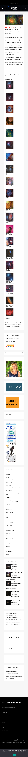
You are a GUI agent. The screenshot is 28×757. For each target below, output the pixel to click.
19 (16, 644)
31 (11, 648)
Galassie (7, 497)
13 (18, 641)
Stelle (7, 546)
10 (11, 641)
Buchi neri (8, 482)
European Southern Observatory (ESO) (13, 493)
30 (9, 648)
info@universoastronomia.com (9, 707)
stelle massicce (15, 626)
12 (16, 641)
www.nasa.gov (17, 674)
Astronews (8, 479)
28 (20, 646)
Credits (3, 727)
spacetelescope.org (18, 676)
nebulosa (17, 326)
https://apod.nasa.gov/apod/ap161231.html (13, 70)
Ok (14, 755)
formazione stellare (14, 324)
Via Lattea (8, 551)
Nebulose (20, 31)
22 (7, 646)
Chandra (7, 485)
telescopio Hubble (13, 617)
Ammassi (7, 472)
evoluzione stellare (17, 620)
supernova (11, 627)
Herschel (7, 504)
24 (11, 646)
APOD (13, 31)
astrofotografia (8, 622)
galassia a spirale (15, 622)
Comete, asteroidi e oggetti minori (12, 487)
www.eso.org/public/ (10, 676)
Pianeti (7, 533)
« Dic (7, 650)
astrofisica (19, 619)
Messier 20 (12, 326)
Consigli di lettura (5, 730)
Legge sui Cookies (5, 719)
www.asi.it (12, 674)
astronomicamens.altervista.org (12, 671)
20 (18, 644)
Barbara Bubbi (8, 33)
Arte (7, 477)
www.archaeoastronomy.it (11, 669)
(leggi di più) (12, 341)
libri (6, 520)
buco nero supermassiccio (13, 624)
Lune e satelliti (8, 522)
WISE (7, 554)
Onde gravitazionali (9, 530)
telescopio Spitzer (17, 327)
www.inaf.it (8, 674)
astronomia (11, 322)
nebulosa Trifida (8, 327)
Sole (7, 541)
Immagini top (8, 512)
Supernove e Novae (9, 549)
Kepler (7, 517)
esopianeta (11, 626)
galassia (7, 617)
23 (9, 646)
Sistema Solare (8, 538)
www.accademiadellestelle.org (12, 673)
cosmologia (14, 619)
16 (9, 644)
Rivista (7, 535)
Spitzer (7, 543)
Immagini (16, 31)
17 (11, 644)
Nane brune (8, 525)
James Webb (8, 514)
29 (7, 648)
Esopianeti (8, 490)
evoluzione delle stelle (10, 620)
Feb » (9, 650)
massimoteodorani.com (10, 678)
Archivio (3, 722)
